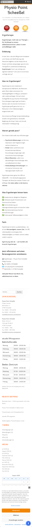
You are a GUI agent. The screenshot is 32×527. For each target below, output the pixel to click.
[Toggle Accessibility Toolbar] (28, 523)
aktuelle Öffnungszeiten (8, 416)
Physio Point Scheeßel (16, 10)
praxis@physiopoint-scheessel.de (11, 314)
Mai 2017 (4, 471)
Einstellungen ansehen (16, 520)
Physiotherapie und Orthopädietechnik (13, 412)
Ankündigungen (6, 430)
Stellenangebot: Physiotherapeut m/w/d (13, 421)
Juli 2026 (4, 449)
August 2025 (6, 451)
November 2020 (6, 464)
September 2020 (7, 467)
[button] (29, 487)
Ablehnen (16, 515)
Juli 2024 (4, 453)
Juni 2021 (4, 462)
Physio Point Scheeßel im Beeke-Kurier (13, 408)
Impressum (24, 524)
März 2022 (5, 458)
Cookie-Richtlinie (9, 524)
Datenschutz (17, 524)
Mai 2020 (5, 469)
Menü (29, 2)
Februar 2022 (6, 460)
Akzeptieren (16, 510)
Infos (3, 437)
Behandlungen (6, 432)
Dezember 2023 (6, 455)
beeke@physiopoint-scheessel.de (11, 332)
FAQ (3, 435)
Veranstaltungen (7, 440)
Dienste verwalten (15, 505)
